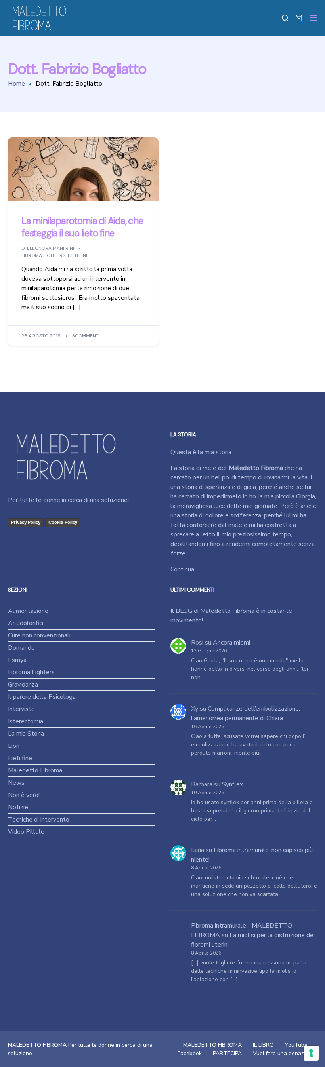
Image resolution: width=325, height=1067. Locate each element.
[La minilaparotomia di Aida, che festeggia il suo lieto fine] (83, 169)
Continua (182, 569)
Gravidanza (23, 684)
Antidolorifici (25, 623)
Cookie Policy (62, 522)
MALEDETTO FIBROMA (212, 1045)
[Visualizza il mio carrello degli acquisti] (298, 17)
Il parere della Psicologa (42, 696)
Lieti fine (78, 256)
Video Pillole (26, 831)
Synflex (232, 784)
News (16, 782)
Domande (21, 647)
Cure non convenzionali (39, 635)
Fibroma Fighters (43, 256)
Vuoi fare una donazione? (285, 1053)
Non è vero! (24, 795)
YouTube (296, 1045)
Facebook (190, 1053)
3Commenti (86, 336)
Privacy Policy (25, 522)
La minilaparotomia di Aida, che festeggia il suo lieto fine (82, 227)
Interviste (21, 709)
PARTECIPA (227, 1053)
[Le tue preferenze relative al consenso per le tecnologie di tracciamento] (311, 1053)
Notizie (18, 807)
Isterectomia (25, 721)
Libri (13, 746)
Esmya (17, 660)
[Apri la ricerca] (285, 18)
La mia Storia (26, 733)
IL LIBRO (263, 1045)
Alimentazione (28, 611)
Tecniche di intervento (38, 819)
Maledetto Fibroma (35, 770)
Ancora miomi (231, 642)
